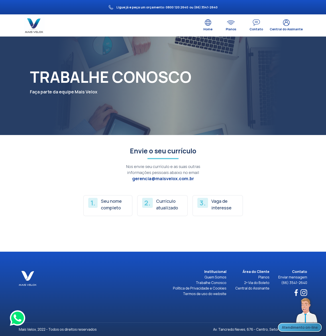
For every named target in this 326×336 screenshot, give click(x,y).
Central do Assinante (252, 288)
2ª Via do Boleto (256, 282)
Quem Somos (215, 277)
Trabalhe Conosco (211, 282)
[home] (34, 25)
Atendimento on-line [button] (300, 327)
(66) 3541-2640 (294, 282)
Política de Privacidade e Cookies (199, 288)
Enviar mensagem (292, 277)
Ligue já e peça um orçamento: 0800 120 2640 (152, 7)
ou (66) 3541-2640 (203, 7)
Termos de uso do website (204, 294)
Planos (263, 277)
